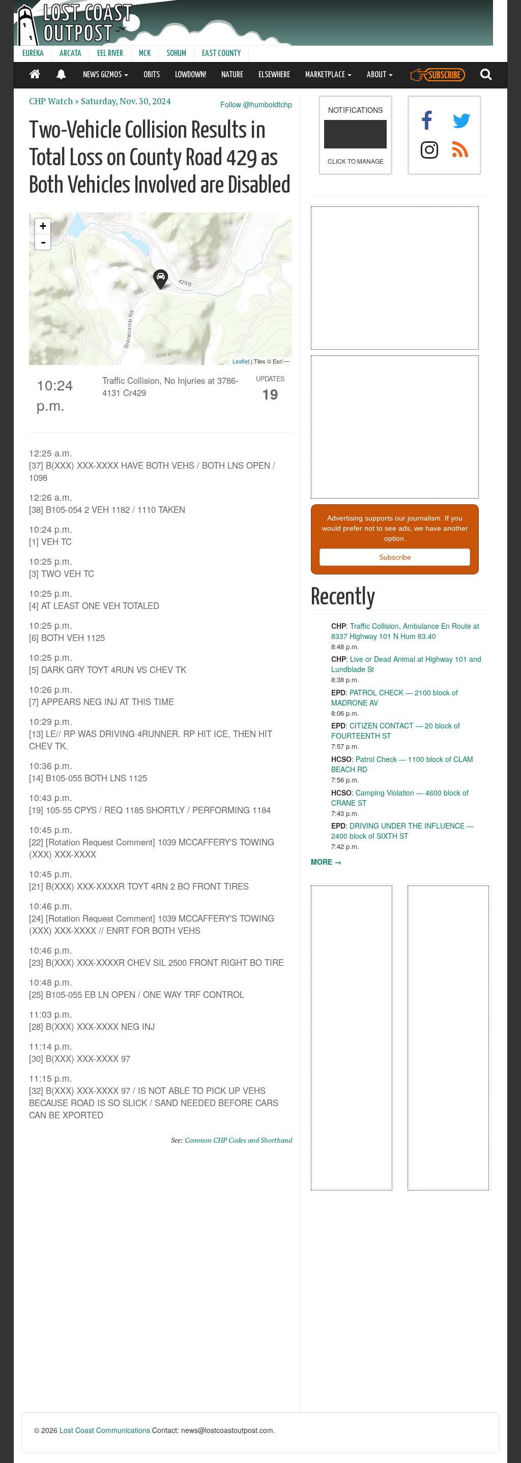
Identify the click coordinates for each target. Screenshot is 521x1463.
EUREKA (33, 53)
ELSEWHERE (274, 75)
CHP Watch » (54, 101)
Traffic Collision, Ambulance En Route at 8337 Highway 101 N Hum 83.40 (405, 631)
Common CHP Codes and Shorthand (238, 1140)
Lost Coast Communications (105, 1430)
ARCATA (70, 53)
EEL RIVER (110, 53)
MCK (145, 53)
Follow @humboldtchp (256, 104)
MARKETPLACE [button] (325, 75)
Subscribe (395, 557)
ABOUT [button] (377, 75)
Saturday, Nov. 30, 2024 (125, 101)
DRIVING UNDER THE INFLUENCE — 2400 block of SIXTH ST (402, 830)
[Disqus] (160, 1283)
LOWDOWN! (190, 75)
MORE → (326, 862)
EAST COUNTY (221, 53)
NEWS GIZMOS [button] (103, 75)
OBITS (151, 75)
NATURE (232, 75)
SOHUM (176, 53)
